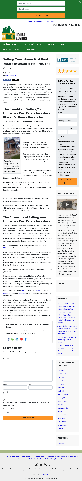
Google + (6, 293)
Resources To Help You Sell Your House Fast (33, 459)
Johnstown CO (62, 401)
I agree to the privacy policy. (66, 142)
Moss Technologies (44, 474)
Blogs (40, 49)
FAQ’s (63, 44)
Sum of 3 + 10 (8, 409)
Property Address (65, 121)
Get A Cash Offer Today (32, 44)
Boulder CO (61, 374)
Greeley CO (61, 398)
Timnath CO (61, 422)
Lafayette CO (62, 405)
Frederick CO (62, 391)
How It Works (50, 44)
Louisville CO (62, 411)
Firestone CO (62, 387)
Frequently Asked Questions (57, 456)
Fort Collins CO (63, 394)
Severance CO (62, 418)
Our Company (39, 21)
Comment (7, 358)
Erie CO (60, 381)
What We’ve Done (11, 49)
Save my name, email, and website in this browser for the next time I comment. (26, 403)
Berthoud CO (62, 370)
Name (6, 384)
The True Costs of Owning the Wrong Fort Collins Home (66, 340)
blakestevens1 (10, 75)
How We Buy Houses (38, 456)
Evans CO (60, 384)
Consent (61, 136)
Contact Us (50, 21)
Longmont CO (62, 408)
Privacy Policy (54, 459)
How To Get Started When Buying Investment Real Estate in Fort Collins (66, 306)
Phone (60, 128)
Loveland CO (62, 415)
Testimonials (29, 49)
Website (6, 392)
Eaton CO (60, 377)
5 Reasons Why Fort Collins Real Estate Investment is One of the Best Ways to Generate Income (66, 317)
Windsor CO (61, 428)
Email (31, 384)
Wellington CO (62, 425)
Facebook (38, 290)
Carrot (55, 478)
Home (30, 21)
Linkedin (22, 293)
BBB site (6, 248)
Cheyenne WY (62, 443)
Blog (62, 459)
